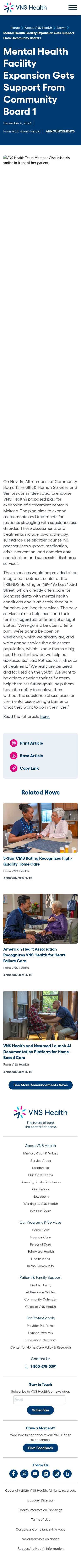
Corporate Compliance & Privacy (40, 1529)
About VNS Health (38, 27)
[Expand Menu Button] (73, 7)
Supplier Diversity (41, 1500)
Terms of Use (40, 1519)
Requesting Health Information (41, 1548)
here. (45, 716)
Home (15, 27)
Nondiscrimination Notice (40, 1539)
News (61, 27)
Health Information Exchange (41, 1510)
